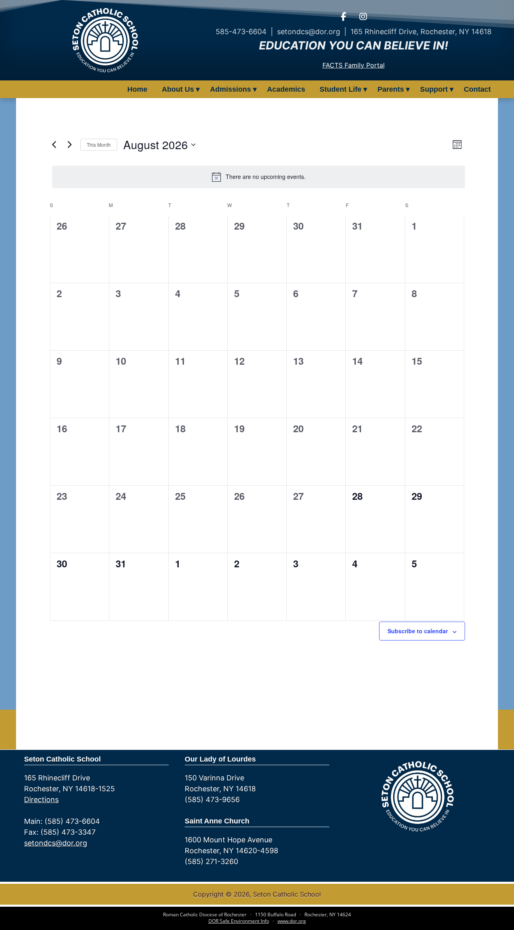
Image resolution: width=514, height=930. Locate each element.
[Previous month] (54, 145)
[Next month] (69, 145)
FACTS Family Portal (353, 65)
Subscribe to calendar (418, 631)
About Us (178, 89)
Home (137, 89)
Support (434, 89)
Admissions (230, 89)
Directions (41, 799)
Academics (286, 89)
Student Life (340, 89)
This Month (99, 144)
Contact (477, 89)
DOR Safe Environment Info (238, 921)
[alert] (258, 177)
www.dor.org (291, 921)
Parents (390, 89)
